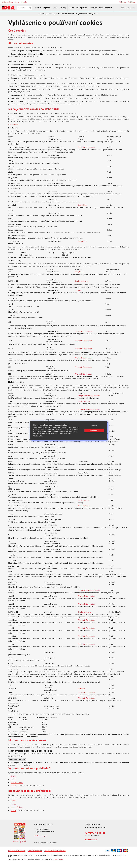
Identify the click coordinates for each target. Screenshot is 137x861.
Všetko (38, 8)
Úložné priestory (105, 8)
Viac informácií (13, 125)
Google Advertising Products (89, 396)
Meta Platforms (84, 401)
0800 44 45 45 (96, 832)
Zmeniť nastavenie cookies (17, 759)
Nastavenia (94, 425)
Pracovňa (93, 8)
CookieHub (82, 205)
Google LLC (82, 241)
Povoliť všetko (94, 430)
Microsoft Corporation (86, 147)
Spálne (71, 8)
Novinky (63, 8)
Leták (55, 8)
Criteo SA (81, 689)
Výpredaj (46, 8)
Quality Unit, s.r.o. (81, 281)
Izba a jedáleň (81, 8)
